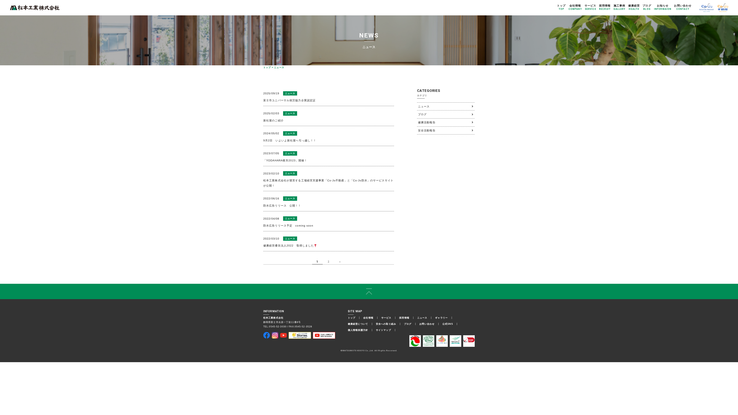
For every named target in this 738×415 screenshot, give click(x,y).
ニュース (424, 106)
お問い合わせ (427, 324)
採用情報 (404, 317)
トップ (351, 317)
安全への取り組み (386, 324)
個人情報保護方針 (358, 330)
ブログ (422, 114)
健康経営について (358, 324)
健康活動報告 (426, 122)
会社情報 (368, 317)
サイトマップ (383, 330)
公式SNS (447, 324)
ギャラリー (441, 317)
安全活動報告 (426, 130)
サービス (386, 317)
